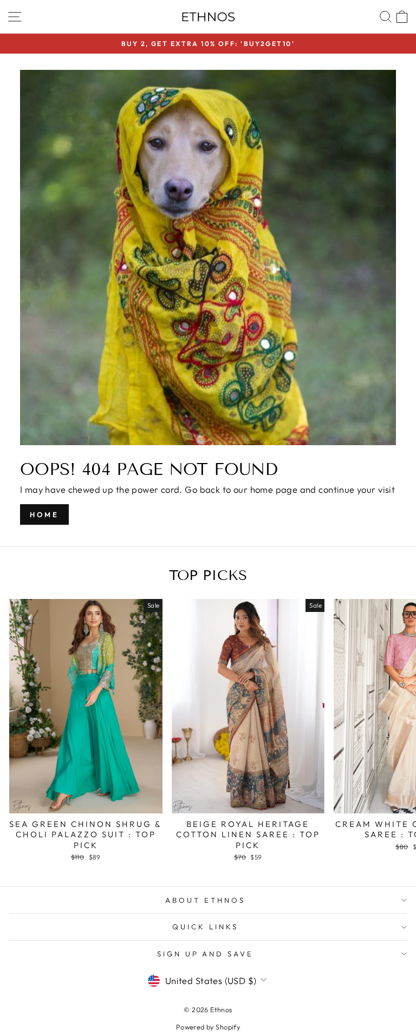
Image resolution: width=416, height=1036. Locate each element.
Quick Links (205, 926)
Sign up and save (205, 953)
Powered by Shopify (208, 1026)
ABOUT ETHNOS (205, 900)
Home (44, 514)
